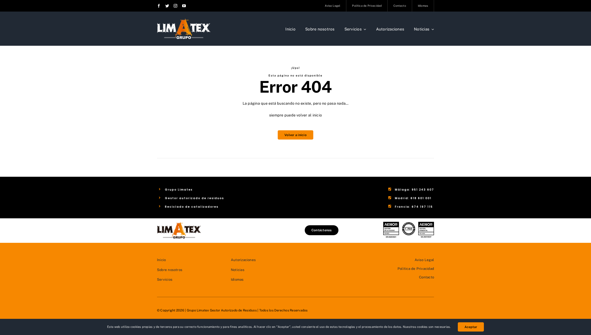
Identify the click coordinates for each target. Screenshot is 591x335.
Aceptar (470, 327)
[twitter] (167, 6)
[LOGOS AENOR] (408, 223)
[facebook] (159, 6)
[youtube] (184, 6)
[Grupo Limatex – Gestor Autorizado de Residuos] (183, 20)
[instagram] (175, 6)
